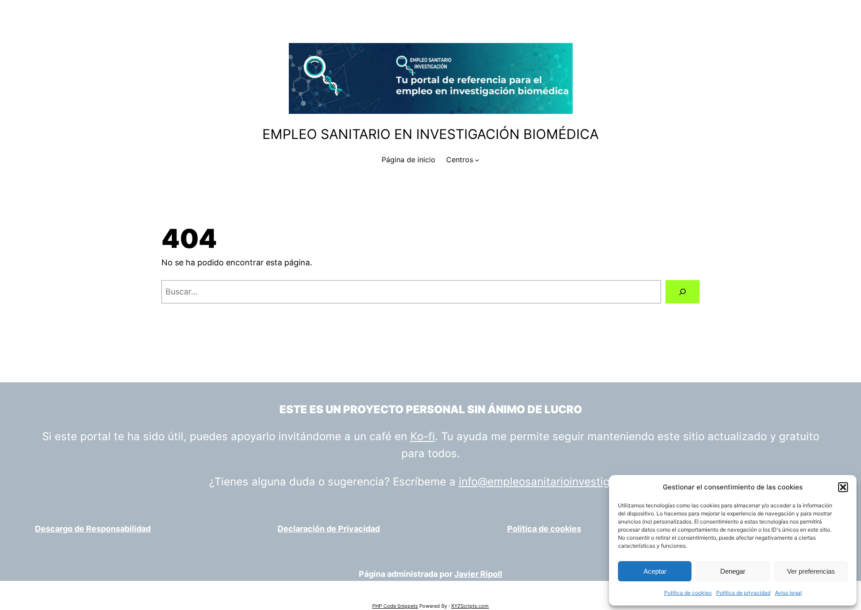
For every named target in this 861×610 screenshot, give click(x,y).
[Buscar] (682, 291)
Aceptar (655, 571)
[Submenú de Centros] (477, 160)
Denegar (732, 571)
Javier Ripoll (478, 574)
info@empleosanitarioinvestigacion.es (555, 481)
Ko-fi (422, 436)
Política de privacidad (743, 592)
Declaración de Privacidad (329, 528)
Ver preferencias (811, 571)
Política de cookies (688, 592)
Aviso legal (788, 592)
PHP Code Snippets (395, 606)
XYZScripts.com (470, 606)
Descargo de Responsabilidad (93, 528)
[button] (843, 487)
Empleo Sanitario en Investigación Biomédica (430, 134)
